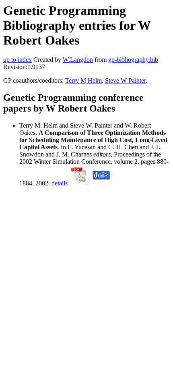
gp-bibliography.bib (133, 59)
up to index (17, 59)
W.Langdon (78, 59)
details (59, 183)
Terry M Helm (83, 80)
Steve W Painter (125, 80)
